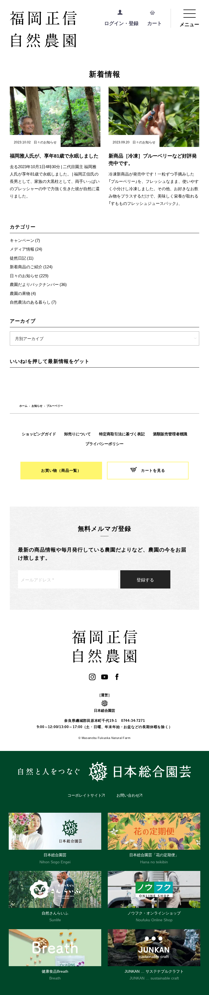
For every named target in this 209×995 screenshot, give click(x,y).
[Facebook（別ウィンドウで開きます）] (117, 677)
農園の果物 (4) (23, 293)
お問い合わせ (127, 795)
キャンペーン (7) (25, 240)
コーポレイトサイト (84, 795)
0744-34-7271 (133, 721)
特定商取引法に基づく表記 (122, 434)
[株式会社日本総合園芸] (104, 771)
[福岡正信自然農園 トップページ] (66, 30)
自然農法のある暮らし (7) (33, 302)
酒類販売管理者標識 (170, 434)
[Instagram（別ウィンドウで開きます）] (92, 677)
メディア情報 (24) (26, 249)
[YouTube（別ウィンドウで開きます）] (104, 677)
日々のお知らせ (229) (29, 276)
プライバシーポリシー (104, 444)
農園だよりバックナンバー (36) (38, 284)
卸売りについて (77, 434)
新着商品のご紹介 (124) (31, 267)
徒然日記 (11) (21, 258)
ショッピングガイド (39, 434)
